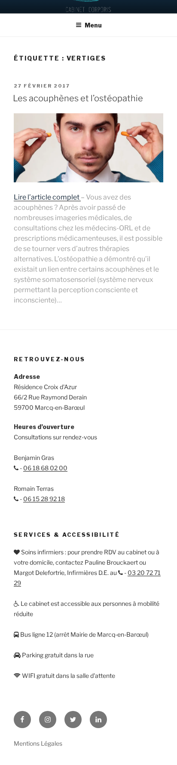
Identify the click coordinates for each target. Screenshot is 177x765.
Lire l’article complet (47, 197)
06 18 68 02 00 (45, 468)
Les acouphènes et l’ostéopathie (78, 98)
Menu (93, 25)
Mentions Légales (38, 743)
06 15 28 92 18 (44, 498)
